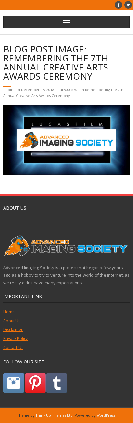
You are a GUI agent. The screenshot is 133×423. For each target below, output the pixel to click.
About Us (11, 321)
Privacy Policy (15, 338)
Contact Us (13, 347)
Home (9, 312)
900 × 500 (72, 89)
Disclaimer (13, 329)
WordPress (106, 415)
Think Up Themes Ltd (54, 415)
